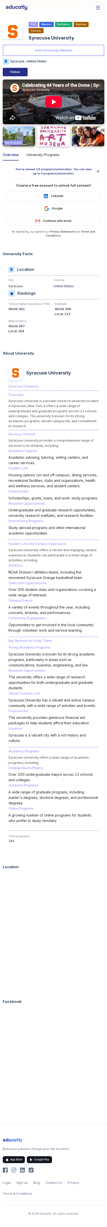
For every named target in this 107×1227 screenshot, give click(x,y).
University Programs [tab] (43, 155)
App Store (16, 1159)
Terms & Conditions (17, 1193)
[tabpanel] (54, 644)
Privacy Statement (62, 231)
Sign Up (22, 1183)
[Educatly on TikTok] (31, 1170)
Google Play (41, 1159)
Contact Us (54, 1183)
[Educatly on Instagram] (13, 1170)
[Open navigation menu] (98, 7)
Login (7, 1183)
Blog (36, 1183)
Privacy (73, 1183)
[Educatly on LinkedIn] (22, 1170)
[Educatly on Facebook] (5, 1170)
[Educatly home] (16, 7)
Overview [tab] (11, 155)
